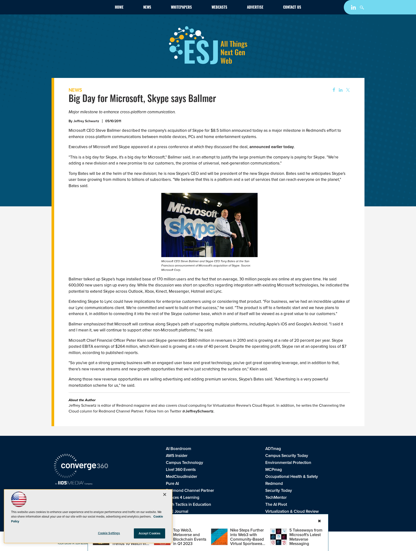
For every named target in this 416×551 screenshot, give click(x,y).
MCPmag (273, 470)
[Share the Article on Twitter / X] (347, 90)
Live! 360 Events (181, 470)
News (147, 8)
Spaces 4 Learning (182, 497)
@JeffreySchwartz (198, 411)
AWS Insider (177, 456)
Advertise (255, 8)
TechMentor (276, 497)
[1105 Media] (73, 483)
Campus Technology (184, 463)
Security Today (278, 491)
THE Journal (177, 511)
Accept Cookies (150, 533)
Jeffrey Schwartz (86, 121)
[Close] (164, 494)
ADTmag (273, 449)
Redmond (274, 484)
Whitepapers (181, 8)
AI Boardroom (178, 449)
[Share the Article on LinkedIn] (340, 90)
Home (119, 8)
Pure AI (172, 484)
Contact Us (292, 8)
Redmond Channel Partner (190, 491)
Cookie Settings (109, 533)
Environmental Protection (288, 463)
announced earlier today (271, 147)
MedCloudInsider (181, 477)
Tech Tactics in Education (188, 504)
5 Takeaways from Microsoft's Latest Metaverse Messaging (305, 537)
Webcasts (219, 8)
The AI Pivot (276, 504)
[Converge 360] (81, 466)
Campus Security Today (286, 456)
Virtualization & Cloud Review (292, 511)
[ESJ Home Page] (82, 8)
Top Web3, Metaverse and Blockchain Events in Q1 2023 (189, 537)
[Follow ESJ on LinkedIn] (354, 8)
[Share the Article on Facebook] (332, 90)
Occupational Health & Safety (291, 477)
